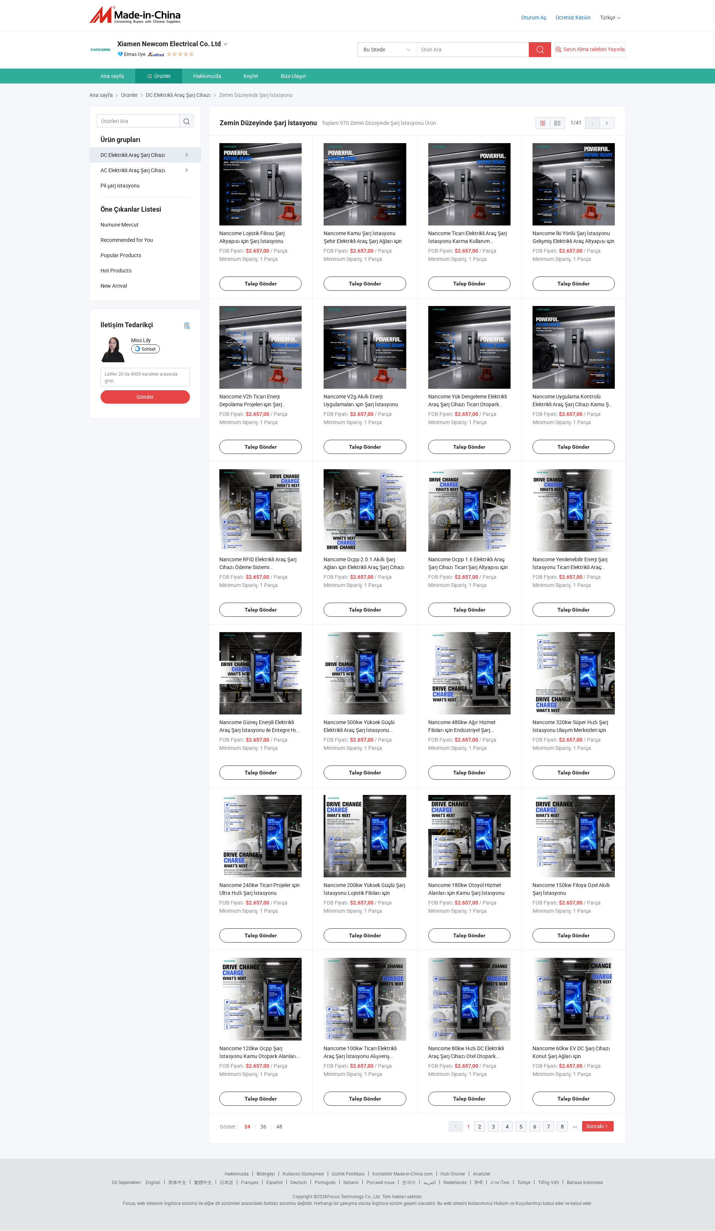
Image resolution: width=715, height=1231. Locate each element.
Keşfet (251, 75)
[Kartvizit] (187, 325)
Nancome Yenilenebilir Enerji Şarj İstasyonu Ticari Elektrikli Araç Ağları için (570, 567)
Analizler (481, 1174)
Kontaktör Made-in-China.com (402, 1174)
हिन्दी (478, 1182)
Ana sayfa (112, 75)
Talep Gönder (261, 284)
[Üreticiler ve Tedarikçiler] (137, 14)
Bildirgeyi (266, 1174)
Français (249, 1182)
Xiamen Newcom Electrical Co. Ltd (169, 44)
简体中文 (177, 1182)
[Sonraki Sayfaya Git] (607, 123)
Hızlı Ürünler (453, 1174)
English (153, 1182)
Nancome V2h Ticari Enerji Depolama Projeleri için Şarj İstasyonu (250, 404)
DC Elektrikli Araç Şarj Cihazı (133, 154)
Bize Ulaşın (293, 75)
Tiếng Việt (548, 1182)
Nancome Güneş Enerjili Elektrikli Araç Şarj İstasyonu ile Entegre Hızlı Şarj (260, 730)
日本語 (226, 1182)
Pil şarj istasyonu (120, 185)
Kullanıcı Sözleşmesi (303, 1174)
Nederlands (455, 1182)
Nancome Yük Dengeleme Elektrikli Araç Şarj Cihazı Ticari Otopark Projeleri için (467, 404)
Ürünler (162, 75)
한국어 (409, 1182)
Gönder (145, 396)
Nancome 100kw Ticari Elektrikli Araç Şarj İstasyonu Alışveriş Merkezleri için (360, 1056)
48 (279, 1126)
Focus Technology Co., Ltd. (354, 1196)
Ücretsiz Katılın (573, 17)
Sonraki (595, 1126)
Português (325, 1182)
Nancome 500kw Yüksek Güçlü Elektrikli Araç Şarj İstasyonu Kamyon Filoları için (359, 730)
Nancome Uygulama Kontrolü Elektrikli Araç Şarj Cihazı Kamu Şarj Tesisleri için (574, 404)
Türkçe (523, 1182)
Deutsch (298, 1182)
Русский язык (380, 1182)
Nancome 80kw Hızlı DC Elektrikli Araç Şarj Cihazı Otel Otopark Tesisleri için (466, 1056)
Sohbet (149, 349)
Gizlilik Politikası (348, 1174)
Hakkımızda (207, 75)
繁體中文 (203, 1182)
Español (274, 1182)
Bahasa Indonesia (585, 1182)
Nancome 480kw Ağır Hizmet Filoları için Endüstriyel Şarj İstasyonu (462, 730)
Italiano (351, 1182)
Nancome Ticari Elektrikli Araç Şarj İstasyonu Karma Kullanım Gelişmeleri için (467, 241)
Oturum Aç (533, 17)
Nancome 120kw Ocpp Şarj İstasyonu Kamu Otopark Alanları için (257, 1056)
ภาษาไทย (499, 1182)
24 (247, 1127)
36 (263, 1126)
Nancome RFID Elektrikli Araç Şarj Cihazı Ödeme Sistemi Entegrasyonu (257, 567)
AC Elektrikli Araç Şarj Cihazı (133, 170)
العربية (429, 1182)
